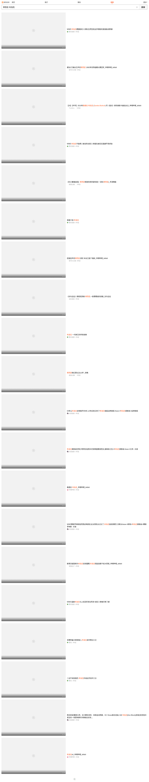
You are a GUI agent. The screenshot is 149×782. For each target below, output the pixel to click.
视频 (112, 2)
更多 (144, 2)
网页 (13, 2)
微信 (79, 2)
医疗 (46, 2)
